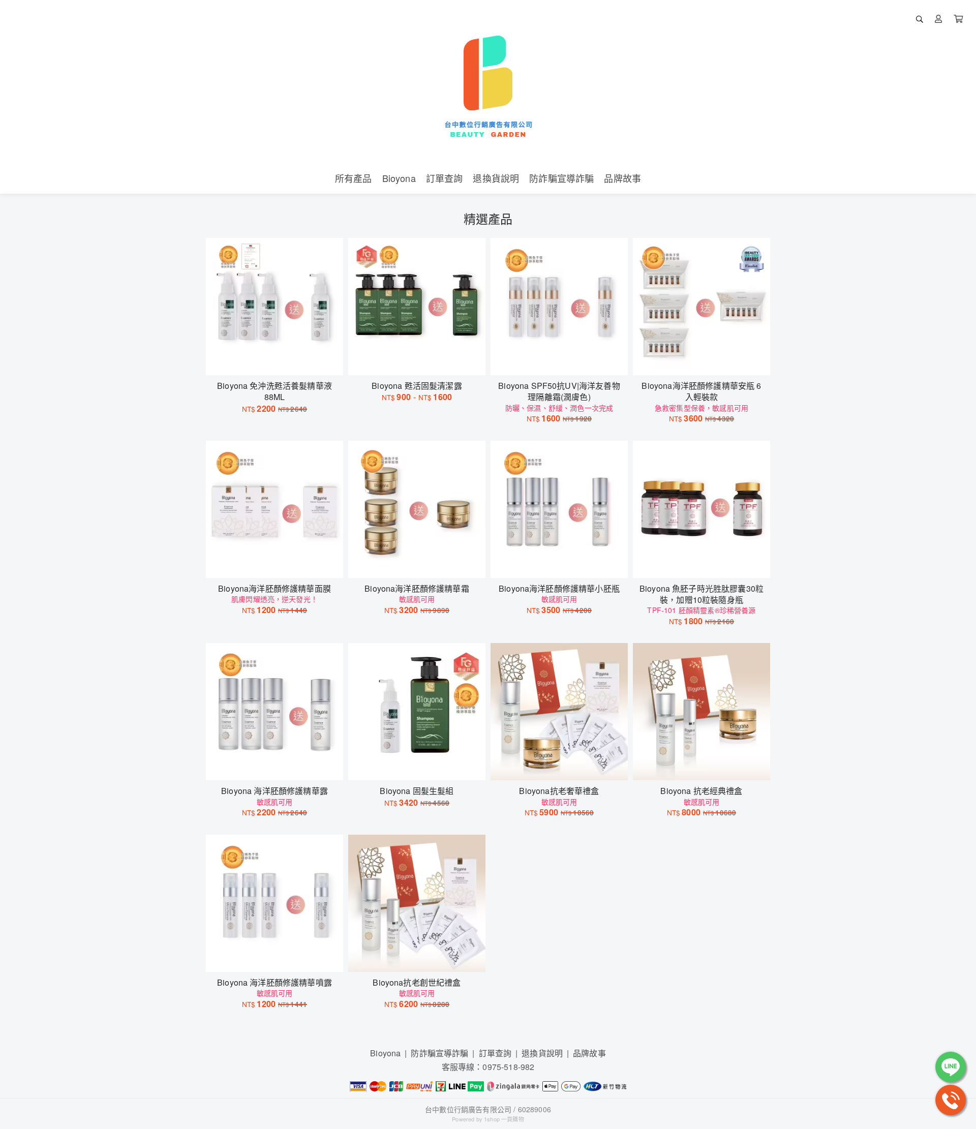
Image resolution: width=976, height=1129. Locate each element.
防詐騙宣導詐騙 (439, 1053)
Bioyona (385, 1053)
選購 (279, 361)
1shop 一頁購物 (504, 1119)
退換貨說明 (542, 1053)
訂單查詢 (495, 1053)
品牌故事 (589, 1053)
